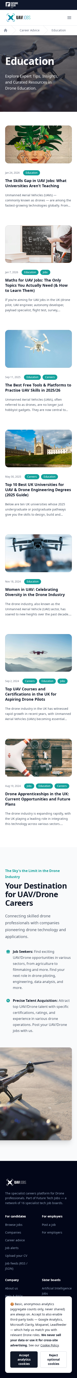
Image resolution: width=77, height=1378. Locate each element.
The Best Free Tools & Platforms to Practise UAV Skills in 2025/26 (38, 387)
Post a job (49, 1225)
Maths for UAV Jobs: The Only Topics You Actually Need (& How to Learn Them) (36, 285)
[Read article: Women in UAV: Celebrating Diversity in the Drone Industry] (38, 553)
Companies (13, 1232)
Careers (50, 377)
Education (59, 30)
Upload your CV (16, 1256)
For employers (52, 1232)
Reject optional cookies (53, 1359)
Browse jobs (13, 1225)
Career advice (15, 1240)
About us (11, 1288)
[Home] (5, 30)
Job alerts (12, 1248)
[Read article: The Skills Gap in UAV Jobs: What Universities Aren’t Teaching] (38, 144)
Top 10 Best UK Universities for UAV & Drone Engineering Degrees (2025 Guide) (38, 489)
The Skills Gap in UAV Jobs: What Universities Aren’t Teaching (36, 183)
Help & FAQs (14, 1296)
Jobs (45, 272)
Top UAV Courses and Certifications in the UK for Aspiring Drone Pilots (30, 694)
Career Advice (30, 30)
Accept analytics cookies (24, 1359)
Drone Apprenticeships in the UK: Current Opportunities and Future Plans (37, 799)
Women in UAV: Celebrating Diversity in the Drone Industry (35, 592)
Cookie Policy (49, 1345)
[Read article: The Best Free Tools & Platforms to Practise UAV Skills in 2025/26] (38, 349)
